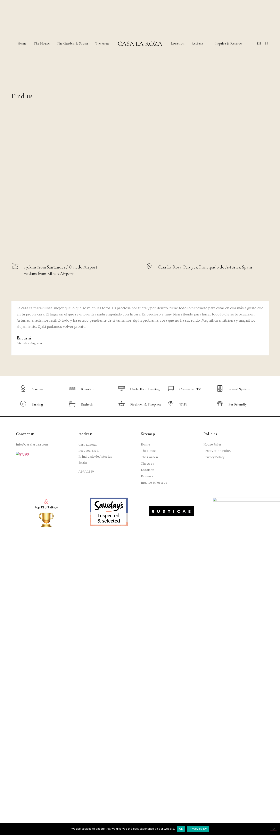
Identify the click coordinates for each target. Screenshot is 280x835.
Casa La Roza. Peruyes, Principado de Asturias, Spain (205, 267)
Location (177, 43)
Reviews (198, 43)
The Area (102, 43)
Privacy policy (198, 828)
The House (42, 43)
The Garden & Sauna (72, 43)
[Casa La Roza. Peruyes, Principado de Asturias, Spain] (149, 266)
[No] (273, 828)
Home (22, 43)
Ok (181, 828)
